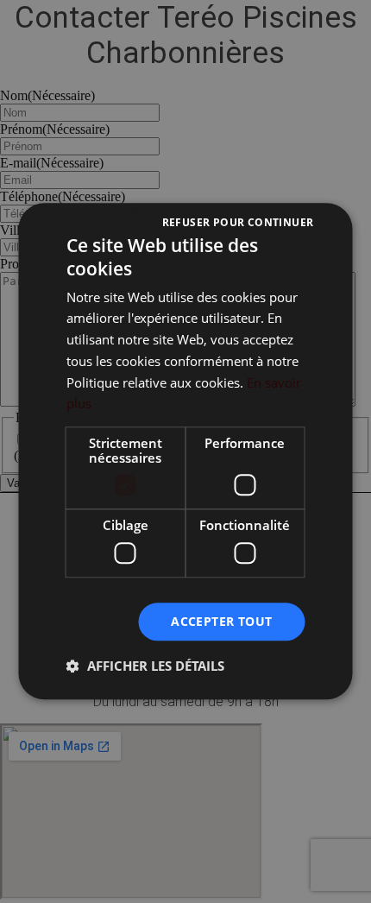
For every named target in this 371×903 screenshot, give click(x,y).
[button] (145, 666)
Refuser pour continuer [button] (238, 222)
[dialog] (185, 451)
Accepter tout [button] (221, 621)
